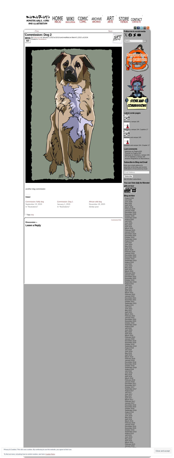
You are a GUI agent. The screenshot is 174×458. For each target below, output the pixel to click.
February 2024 (130, 252)
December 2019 (130, 341)
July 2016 (128, 414)
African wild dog (95, 202)
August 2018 (129, 369)
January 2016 (130, 425)
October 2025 (129, 216)
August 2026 (129, 198)
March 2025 (129, 228)
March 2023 (129, 271)
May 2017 (128, 396)
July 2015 (128, 435)
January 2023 (130, 275)
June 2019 (128, 351)
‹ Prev (36, 31)
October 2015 (129, 430)
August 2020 (129, 326)
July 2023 (128, 264)
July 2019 (128, 350)
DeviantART (135, 27)
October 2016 (129, 408)
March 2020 (129, 335)
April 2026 (128, 205)
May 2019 (128, 353)
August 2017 (129, 391)
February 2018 (130, 380)
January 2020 (130, 339)
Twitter (141, 27)
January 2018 (130, 382)
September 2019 (131, 346)
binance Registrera (131, 158)
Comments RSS (116, 220)
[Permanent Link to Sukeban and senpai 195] (126, 136)
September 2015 (131, 432)
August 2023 (129, 262)
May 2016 (128, 417)
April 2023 (128, 269)
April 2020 (128, 334)
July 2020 (128, 328)
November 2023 (130, 257)
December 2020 (130, 319)
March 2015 (129, 442)
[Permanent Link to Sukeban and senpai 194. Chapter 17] (126, 143)
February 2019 (130, 359)
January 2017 (130, 403)
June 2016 (128, 416)
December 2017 (130, 384)
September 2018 (131, 367)
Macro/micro (145, 158)
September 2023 (131, 260)
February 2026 (130, 209)
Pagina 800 (138, 151)
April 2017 (128, 398)
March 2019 (129, 357)
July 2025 (128, 221)
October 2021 (129, 301)
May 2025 (128, 225)
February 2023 (130, 273)
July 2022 (128, 285)
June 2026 (128, 202)
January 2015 (130, 446)
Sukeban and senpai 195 (132, 137)
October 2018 (129, 366)
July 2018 (128, 371)
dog (32, 215)
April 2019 (128, 355)
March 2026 (129, 207)
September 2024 (131, 239)
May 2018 (128, 375)
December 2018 (130, 362)
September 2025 (131, 218)
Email (144, 27)
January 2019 (130, 360)
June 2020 (128, 330)
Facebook (138, 27)
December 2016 (130, 405)
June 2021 (128, 309)
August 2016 (129, 412)
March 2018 (129, 378)
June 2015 (128, 437)
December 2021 (130, 298)
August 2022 (129, 284)
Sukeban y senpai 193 (141, 155)
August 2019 (129, 348)
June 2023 (128, 266)
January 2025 (130, 232)
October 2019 (129, 344)
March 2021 (129, 314)
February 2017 (130, 401)
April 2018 (128, 376)
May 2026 (128, 203)
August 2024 (129, 241)
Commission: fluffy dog (34, 202)
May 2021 (128, 310)
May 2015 (128, 439)
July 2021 (128, 307)
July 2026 (128, 200)
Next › (110, 31)
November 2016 (130, 407)
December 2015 (130, 426)
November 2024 (130, 236)
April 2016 (128, 419)
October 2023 (129, 259)
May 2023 (128, 268)
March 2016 (129, 421)
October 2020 (129, 323)
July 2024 (128, 243)
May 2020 (128, 332)
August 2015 (129, 433)
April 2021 (128, 312)
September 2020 (131, 325)
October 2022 (129, 280)
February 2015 (130, 444)
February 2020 (130, 337)
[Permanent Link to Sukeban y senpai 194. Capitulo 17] (126, 128)
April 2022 (128, 291)
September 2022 (131, 282)
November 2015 (130, 428)
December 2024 (130, 234)
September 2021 (131, 303)
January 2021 (130, 318)
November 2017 (130, 385)
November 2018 (130, 364)
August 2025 (129, 219)
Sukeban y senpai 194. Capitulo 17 (136, 129)
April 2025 (128, 227)
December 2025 (130, 212)
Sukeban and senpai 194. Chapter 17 (137, 145)
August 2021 (129, 305)
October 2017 (129, 387)
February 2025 (130, 230)
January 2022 (130, 296)
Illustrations (42, 39)
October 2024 (129, 237)
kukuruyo (36, 37)
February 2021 (130, 316)
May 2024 (128, 246)
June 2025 (128, 223)
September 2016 (131, 410)
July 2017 (128, 392)
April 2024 (128, 248)
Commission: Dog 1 (65, 202)
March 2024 (129, 250)
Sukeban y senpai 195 (131, 122)
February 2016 (130, 423)
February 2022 (130, 294)
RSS (148, 27)
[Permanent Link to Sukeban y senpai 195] (126, 120)
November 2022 (130, 278)
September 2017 (131, 389)
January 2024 (130, 253)
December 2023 (130, 255)
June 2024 (128, 244)
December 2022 (130, 277)
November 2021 (130, 300)
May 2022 (128, 289)
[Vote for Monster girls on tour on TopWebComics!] (130, 192)
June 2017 (128, 394)
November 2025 (130, 214)
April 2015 (128, 441)
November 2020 (130, 321)
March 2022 (129, 293)
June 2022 (128, 287)
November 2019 (130, 343)
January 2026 (130, 211)
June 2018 (128, 373)
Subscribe (128, 176)
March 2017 (129, 400)
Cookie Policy (50, 454)
